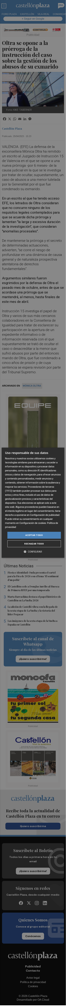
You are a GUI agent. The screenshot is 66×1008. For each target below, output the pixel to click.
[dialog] (33, 503)
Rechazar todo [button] (34, 543)
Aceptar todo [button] (34, 535)
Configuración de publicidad (44, 515)
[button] (33, 552)
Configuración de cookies (32, 523)
